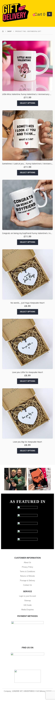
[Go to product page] (27, 66)
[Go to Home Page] (3, 31)
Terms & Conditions (27, 571)
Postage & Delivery (27, 581)
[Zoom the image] (27, 507)
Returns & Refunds (27, 576)
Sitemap (27, 601)
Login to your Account (27, 596)
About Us (27, 562)
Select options (27, 103)
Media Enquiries (27, 610)
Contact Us (27, 585)
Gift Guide (28, 605)
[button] (49, 14)
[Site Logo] (15, 12)
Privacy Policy (27, 567)
